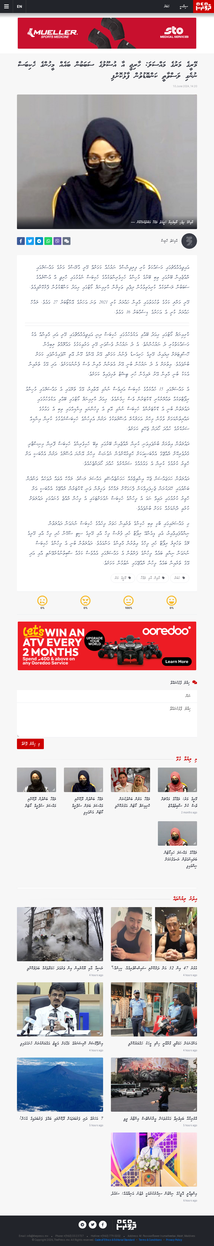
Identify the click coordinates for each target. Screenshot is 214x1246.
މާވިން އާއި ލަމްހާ (151, 578)
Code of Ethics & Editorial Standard (115, 1239)
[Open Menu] (6, 6)
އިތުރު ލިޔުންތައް (185, 899)
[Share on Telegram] (39, 241)
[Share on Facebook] (21, 241)
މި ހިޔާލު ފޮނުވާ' (30, 744)
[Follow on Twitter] (93, 1225)
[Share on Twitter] (30, 241)
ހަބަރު (166, 6)
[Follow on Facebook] (103, 1225)
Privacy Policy (174, 1239)
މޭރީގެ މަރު (121, 578)
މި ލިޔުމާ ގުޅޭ (186, 759)
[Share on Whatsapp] (48, 241)
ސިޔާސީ (184, 6)
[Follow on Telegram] (82, 1225)
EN (19, 6)
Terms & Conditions (150, 1239)
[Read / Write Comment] (66, 241)
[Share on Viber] (57, 241)
